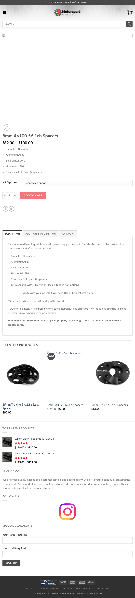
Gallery (43, 589)
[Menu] (4, 12)
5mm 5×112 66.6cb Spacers (109, 405)
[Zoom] (7, 127)
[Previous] (2, 386)
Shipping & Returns (61, 589)
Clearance (81, 589)
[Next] (132, 386)
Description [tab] (12, 234)
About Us (31, 589)
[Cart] (130, 12)
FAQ (91, 589)
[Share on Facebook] (5, 209)
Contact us (102, 589)
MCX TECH (96, 593)
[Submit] (129, 24)
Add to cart (33, 195)
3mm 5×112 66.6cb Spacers (65, 405)
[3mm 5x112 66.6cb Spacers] (67, 375)
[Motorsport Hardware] (67, 12)
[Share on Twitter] (11, 209)
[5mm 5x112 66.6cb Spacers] (112, 375)
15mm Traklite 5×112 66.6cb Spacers (21, 406)
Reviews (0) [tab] (68, 234)
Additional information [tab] (41, 234)
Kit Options (9, 182)
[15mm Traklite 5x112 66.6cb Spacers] (23, 375)
